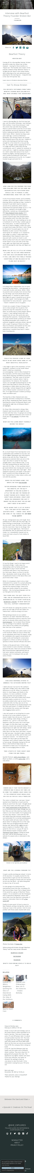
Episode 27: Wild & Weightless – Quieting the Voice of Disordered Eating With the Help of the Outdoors (7, 991)
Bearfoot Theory (10, 601)
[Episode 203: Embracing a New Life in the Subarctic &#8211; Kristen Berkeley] (21, 978)
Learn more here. (5, 1165)
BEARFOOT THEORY (17, 953)
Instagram (23, 482)
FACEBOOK (17, 960)
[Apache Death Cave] (8, 1005)
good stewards (7, 622)
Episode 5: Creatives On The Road (18, 1107)
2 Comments (17, 1020)
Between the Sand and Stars (16, 1099)
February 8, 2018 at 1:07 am (13, 1028)
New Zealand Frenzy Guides (14, 213)
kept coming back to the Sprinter (16, 807)
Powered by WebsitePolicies (8, 1170)
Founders (17, 20)
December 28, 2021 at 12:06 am (14, 1072)
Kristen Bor (18, 944)
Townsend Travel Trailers (10, 832)
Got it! (12, 1168)
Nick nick (7, 1070)
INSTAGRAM (17, 956)
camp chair (21, 759)
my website (15, 416)
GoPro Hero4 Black (20, 757)
